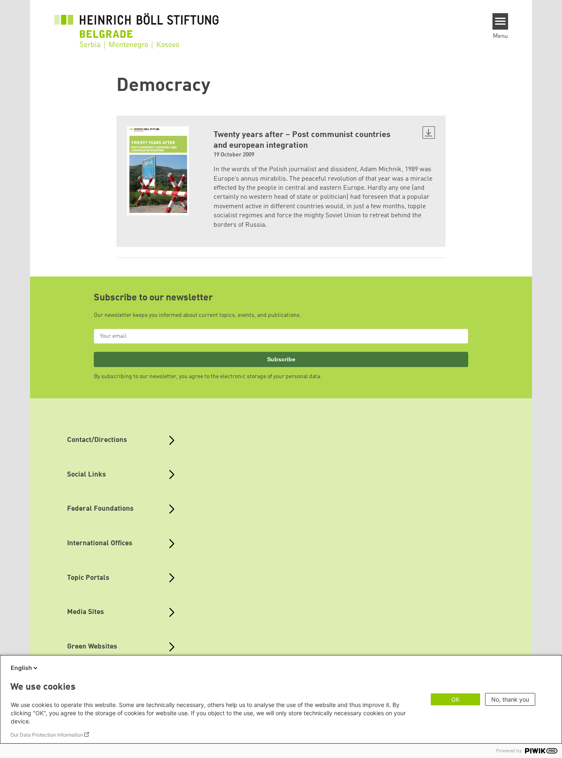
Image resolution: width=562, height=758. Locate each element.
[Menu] (500, 21)
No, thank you (510, 699)
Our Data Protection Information (46, 735)
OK (455, 699)
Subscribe (281, 359)
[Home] (136, 25)
